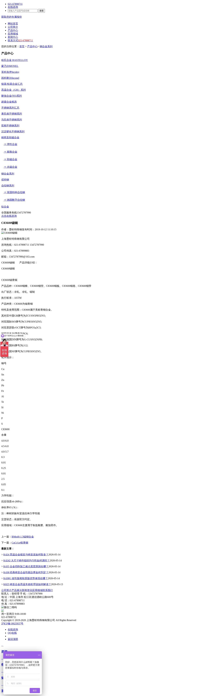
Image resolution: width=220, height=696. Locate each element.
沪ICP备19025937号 (12, 623)
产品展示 (17, 590)
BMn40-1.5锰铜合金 (23, 536)
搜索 (41, 10)
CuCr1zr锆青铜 (20, 542)
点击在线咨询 (9, 216)
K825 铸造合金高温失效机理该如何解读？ (27, 584)
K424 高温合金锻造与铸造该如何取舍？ (25, 554)
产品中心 (32, 46)
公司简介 (6, 590)
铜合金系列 (46, 46)
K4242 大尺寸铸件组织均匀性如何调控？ (26, 560)
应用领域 (37, 590)
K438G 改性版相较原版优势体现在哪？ (25, 578)
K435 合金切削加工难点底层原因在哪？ (25, 566)
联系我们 (48, 590)
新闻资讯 (27, 590)
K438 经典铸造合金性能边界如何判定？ (25, 572)
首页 (21, 46)
